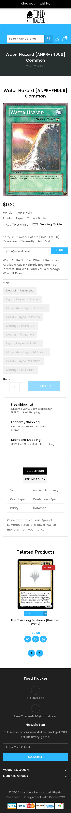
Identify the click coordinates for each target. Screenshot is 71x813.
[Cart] (65, 39)
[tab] (35, 471)
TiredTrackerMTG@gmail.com (35, 716)
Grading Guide (51, 224)
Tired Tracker (35, 66)
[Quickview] (27, 639)
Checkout (28, 3)
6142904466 (35, 698)
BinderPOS (57, 797)
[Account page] (57, 39)
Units (7, 379)
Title (6, 283)
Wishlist (45, 3)
